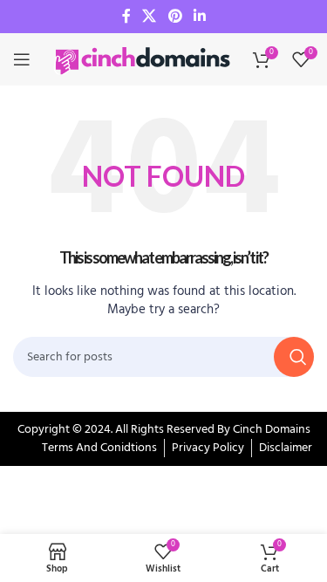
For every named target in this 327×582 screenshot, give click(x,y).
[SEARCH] (294, 357)
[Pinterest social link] (174, 17)
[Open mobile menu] (21, 59)
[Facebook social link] (126, 17)
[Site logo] (143, 60)
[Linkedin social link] (199, 17)
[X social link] (149, 17)
